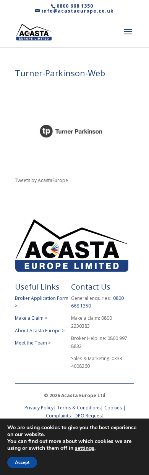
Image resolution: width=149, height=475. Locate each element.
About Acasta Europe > (40, 330)
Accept (22, 462)
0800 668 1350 (75, 6)
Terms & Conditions (78, 407)
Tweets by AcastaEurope (41, 180)
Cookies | (115, 407)
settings (84, 448)
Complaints (58, 415)
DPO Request (88, 415)
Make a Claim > (31, 318)
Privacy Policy (38, 407)
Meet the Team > (33, 343)
